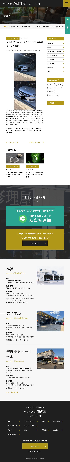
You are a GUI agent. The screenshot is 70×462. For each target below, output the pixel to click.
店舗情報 (44, 430)
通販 (25, 430)
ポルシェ (51, 88)
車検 (48, 72)
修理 (43, 421)
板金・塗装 (56, 421)
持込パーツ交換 (29, 426)
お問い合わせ (35, 243)
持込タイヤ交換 (12, 426)
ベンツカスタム (52, 55)
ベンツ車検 (50, 63)
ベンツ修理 (50, 59)
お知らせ (50, 43)
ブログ (9, 430)
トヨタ (59, 84)
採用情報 (55, 430)
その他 (49, 47)
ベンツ (51, 84)
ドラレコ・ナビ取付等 (54, 51)
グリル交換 (51, 91)
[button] (66, 3)
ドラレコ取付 (59, 88)
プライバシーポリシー (35, 451)
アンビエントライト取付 (53, 95)
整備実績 (50, 67)
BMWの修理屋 (11, 434)
